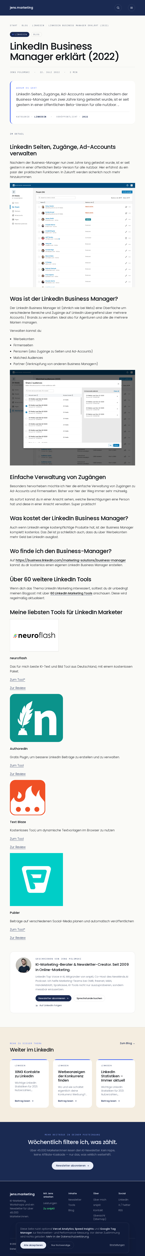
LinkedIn (38, 25)
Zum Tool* (17, 680)
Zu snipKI (49, 1208)
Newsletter (74, 1199)
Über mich (99, 1199)
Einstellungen (117, 1244)
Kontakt (98, 1210)
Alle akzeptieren (33, 1245)
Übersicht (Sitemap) (99, 1217)
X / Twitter (124, 1205)
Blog (25, 25)
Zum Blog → (127, 1043)
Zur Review (18, 688)
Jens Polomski (20, 72)
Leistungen (50, 1203)
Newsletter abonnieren (51, 998)
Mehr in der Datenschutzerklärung (67, 1236)
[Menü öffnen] (131, 7)
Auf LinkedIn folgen (50, 1005)
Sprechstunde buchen (89, 998)
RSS (120, 1210)
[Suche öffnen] (118, 7)
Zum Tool (17, 765)
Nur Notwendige (60, 1245)
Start (14, 25)
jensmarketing (21, 7)
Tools (71, 1205)
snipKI (97, 1205)
